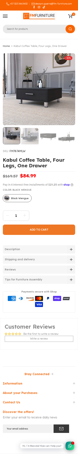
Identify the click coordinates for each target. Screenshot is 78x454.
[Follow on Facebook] (34, 7)
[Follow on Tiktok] (43, 7)
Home (6, 45)
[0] (70, 16)
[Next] (69, 89)
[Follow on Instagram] (39, 7)
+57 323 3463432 (18, 3)
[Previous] (8, 89)
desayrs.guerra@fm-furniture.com (53, 3)
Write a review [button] (39, 338)
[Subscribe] (61, 428)
